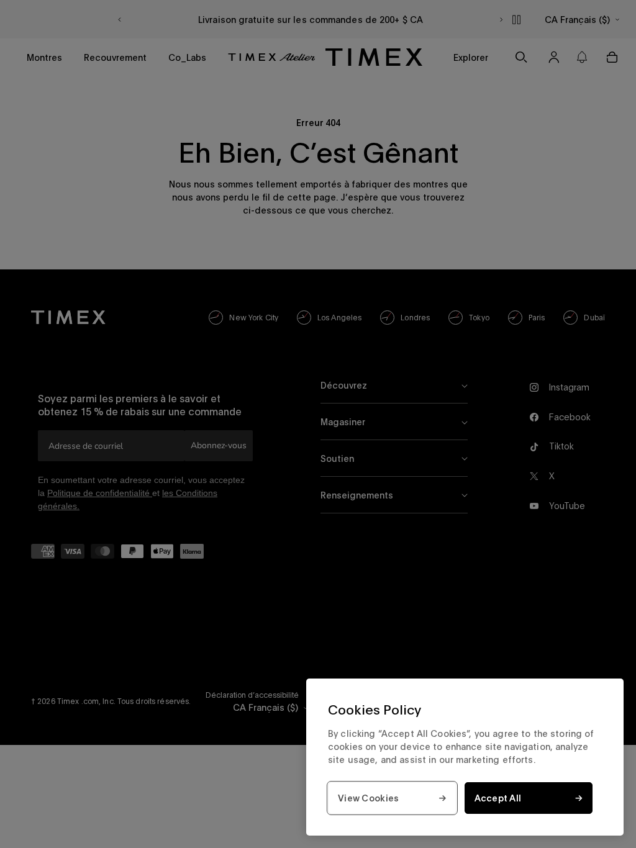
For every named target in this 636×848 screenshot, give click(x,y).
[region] (465, 757)
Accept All (498, 798)
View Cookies (368, 798)
